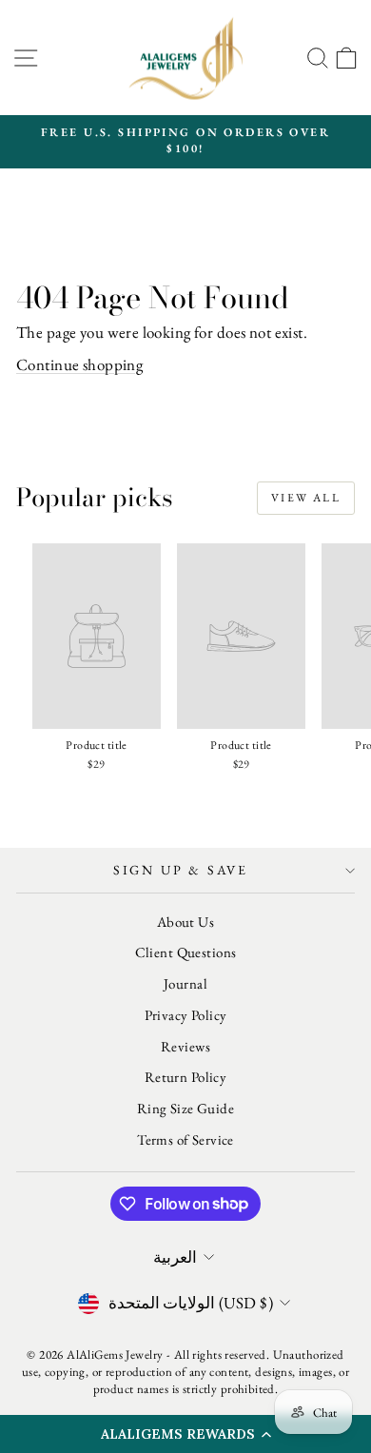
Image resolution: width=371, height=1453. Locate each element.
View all (306, 497)
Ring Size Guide (185, 1108)
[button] (185, 1434)
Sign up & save (180, 869)
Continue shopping (79, 364)
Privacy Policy (186, 1015)
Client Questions (186, 952)
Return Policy (186, 1077)
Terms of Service (185, 1139)
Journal (185, 983)
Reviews (185, 1046)
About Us (185, 922)
